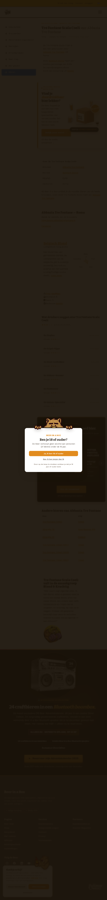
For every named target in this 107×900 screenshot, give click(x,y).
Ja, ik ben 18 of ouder (53, 453)
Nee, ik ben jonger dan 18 (53, 459)
